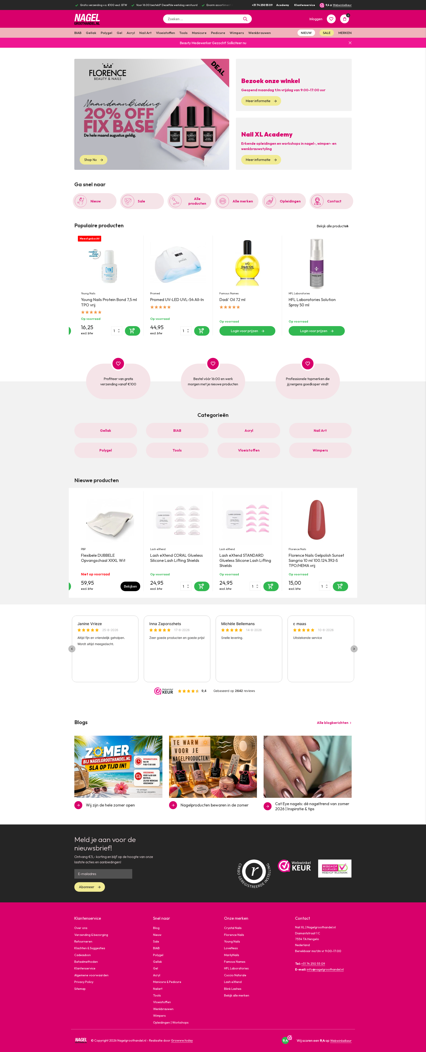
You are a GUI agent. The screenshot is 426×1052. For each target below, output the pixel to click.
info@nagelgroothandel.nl (325, 969)
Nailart (157, 989)
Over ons (80, 928)
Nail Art (145, 33)
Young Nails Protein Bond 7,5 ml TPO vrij (109, 302)
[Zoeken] (245, 19)
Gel (119, 33)
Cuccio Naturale (235, 975)
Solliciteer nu (236, 43)
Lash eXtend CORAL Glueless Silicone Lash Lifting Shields (176, 558)
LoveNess (231, 948)
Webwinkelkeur (342, 5)
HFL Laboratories (299, 293)
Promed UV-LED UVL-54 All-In (177, 299)
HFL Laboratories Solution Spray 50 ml (312, 302)
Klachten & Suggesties (89, 948)
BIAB (77, 33)
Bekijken (130, 586)
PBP (83, 549)
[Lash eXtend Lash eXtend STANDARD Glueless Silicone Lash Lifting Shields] (247, 520)
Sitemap (80, 989)
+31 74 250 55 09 (262, 5)
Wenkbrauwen (259, 33)
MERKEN (345, 33)
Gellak (91, 33)
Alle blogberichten (332, 722)
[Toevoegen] (132, 331)
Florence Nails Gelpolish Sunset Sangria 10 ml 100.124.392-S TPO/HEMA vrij (316, 560)
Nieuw (157, 935)
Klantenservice (304, 5)
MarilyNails (231, 955)
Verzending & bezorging (91, 935)
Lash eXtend (158, 549)
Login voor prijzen (244, 331)
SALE (327, 33)
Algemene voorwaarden (91, 975)
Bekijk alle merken (236, 995)
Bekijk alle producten (332, 226)
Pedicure (218, 33)
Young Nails (88, 293)
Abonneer (86, 887)
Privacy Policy (83, 982)
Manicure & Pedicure (167, 982)
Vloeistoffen (165, 33)
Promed (155, 293)
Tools (183, 33)
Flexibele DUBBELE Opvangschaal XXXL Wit (103, 558)
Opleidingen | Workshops (171, 1022)
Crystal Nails (233, 928)
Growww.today (182, 1040)
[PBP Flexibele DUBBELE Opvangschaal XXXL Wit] (109, 520)
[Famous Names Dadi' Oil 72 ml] (247, 264)
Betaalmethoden (86, 962)
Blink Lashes (232, 989)
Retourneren (83, 941)
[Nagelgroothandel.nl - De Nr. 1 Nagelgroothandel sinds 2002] (91, 19)
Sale (156, 941)
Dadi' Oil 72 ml (232, 299)
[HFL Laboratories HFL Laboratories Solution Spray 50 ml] (317, 264)
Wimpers (237, 33)
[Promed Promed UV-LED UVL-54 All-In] (178, 264)
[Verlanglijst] (331, 18)
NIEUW (306, 33)
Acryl (131, 33)
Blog (156, 928)
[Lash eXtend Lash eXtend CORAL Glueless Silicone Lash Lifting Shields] (178, 520)
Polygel (106, 33)
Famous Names (229, 293)
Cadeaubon (82, 955)
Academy (282, 5)
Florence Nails (297, 549)
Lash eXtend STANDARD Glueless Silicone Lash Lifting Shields (245, 560)
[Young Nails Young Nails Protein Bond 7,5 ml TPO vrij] (109, 264)
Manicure (199, 33)
